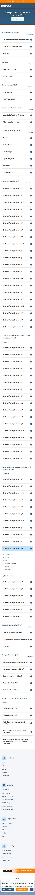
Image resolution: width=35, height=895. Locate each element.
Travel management (7, 857)
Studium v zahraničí (7, 809)
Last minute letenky (7, 799)
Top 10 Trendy (6, 803)
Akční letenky (6, 790)
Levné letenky (6, 793)
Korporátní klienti (7, 850)
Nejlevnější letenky (7, 796)
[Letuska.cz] (6, 5)
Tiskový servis (6, 830)
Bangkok (4, 772)
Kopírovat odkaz (9, 576)
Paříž (3, 763)
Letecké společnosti (7, 806)
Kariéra (4, 833)
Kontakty (4, 827)
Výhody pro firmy (7, 854)
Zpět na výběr (17, 19)
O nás (3, 836)
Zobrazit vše (5, 776)
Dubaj (3, 766)
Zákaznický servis (7, 823)
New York (4, 769)
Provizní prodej (6, 860)
